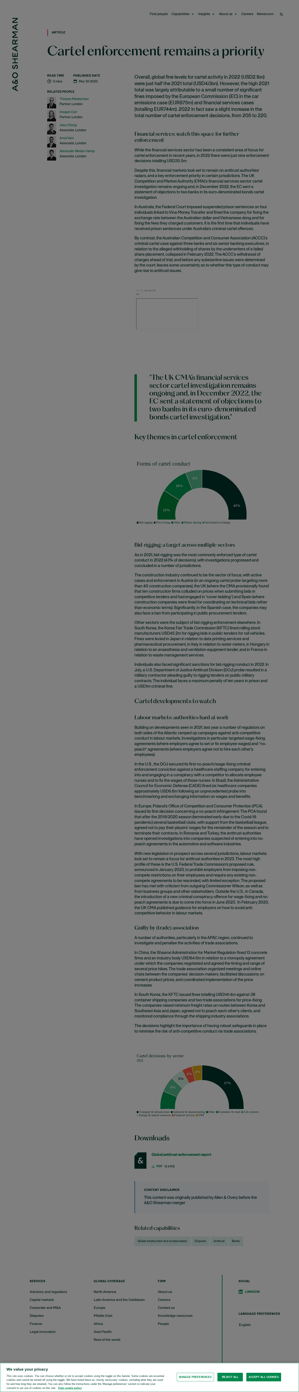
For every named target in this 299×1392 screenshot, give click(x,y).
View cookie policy (70, 1387)
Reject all (230, 1377)
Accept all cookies (264, 1377)
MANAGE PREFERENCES (195, 1377)
